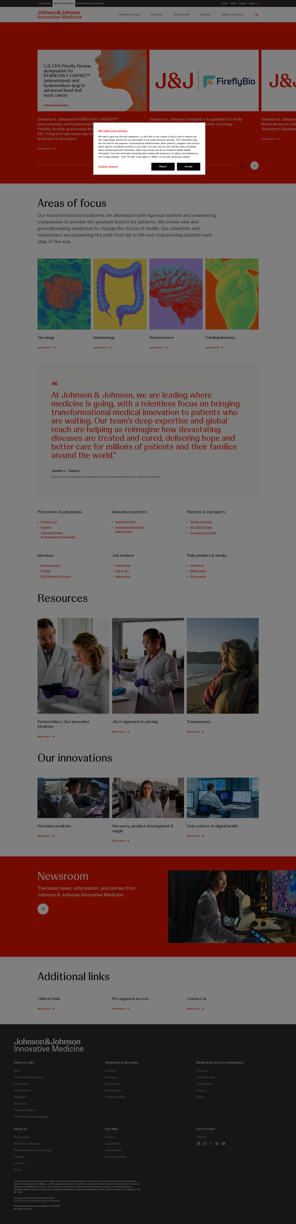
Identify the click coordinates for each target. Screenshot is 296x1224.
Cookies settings (108, 166)
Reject (163, 166)
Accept (188, 166)
